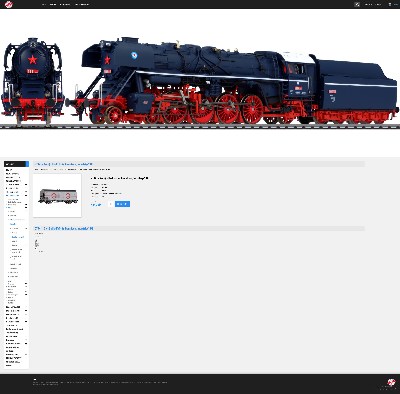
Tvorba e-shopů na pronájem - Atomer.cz (383, 389)
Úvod (44, 4)
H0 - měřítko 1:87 (46, 169)
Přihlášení (368, 4)
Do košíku (124, 204)
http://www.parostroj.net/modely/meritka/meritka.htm (46, 384)
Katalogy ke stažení (82, 4)
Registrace (378, 4)
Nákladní (61, 169)
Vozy (55, 169)
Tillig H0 (103, 187)
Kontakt (53, 4)
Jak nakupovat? (65, 4)
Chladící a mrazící (72, 169)
